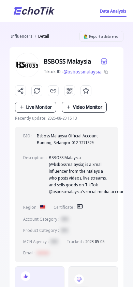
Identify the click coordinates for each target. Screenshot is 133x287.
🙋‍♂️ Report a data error (102, 36)
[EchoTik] (34, 11)
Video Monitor (87, 107)
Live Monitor (39, 107)
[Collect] (85, 90)
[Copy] (106, 72)
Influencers (21, 36)
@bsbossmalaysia (82, 71)
